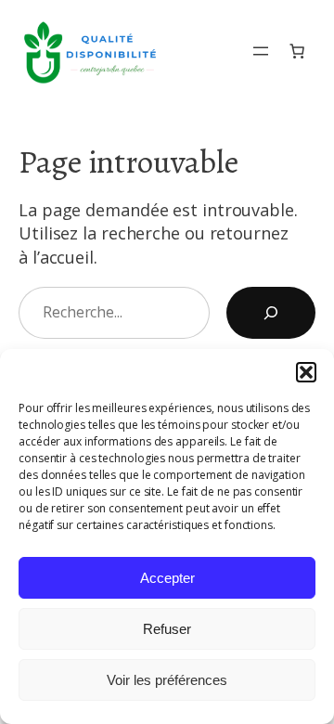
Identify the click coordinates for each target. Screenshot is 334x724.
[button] (306, 372)
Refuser (167, 629)
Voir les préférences (167, 680)
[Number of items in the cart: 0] (296, 51)
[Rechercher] (270, 313)
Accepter (167, 578)
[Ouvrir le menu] (261, 51)
